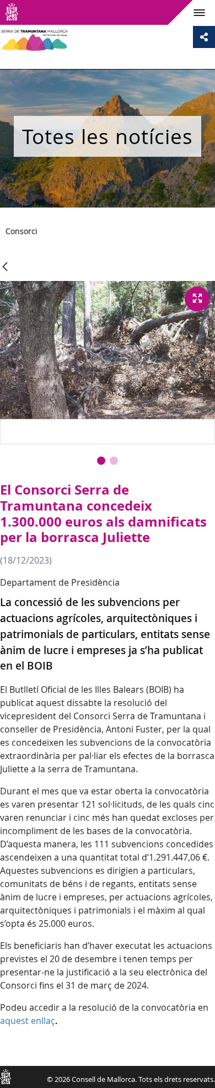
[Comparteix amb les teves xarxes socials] (204, 37)
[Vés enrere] (5, 267)
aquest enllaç (27, 1021)
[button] (101, 461)
